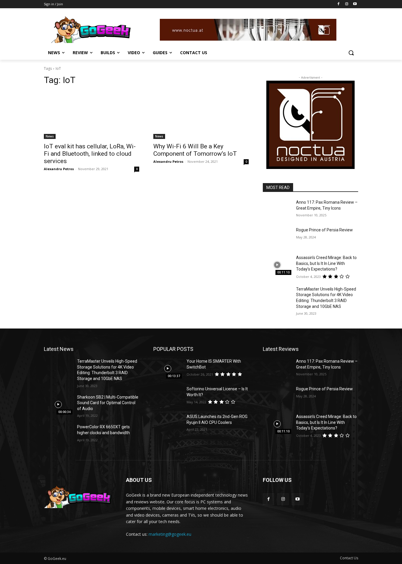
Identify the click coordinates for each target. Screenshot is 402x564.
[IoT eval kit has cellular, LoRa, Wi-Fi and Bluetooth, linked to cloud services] (91, 115)
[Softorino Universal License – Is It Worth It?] (167, 396)
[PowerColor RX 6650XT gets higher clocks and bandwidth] (58, 434)
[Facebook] (338, 4)
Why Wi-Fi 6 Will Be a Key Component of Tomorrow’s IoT (195, 150)
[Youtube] (354, 4)
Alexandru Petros (59, 169)
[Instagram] (346, 4)
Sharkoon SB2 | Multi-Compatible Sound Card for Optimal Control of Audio (107, 403)
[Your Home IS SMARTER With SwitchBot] (167, 369)
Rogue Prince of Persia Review (324, 230)
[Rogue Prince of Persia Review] (277, 237)
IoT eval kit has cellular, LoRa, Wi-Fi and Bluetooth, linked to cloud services (90, 154)
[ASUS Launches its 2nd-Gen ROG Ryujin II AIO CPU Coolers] (167, 424)
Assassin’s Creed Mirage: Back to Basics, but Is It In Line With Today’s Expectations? (326, 263)
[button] (351, 53)
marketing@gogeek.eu (170, 534)
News (50, 136)
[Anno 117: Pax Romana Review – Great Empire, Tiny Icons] (277, 210)
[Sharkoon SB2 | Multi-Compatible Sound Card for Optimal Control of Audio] (58, 404)
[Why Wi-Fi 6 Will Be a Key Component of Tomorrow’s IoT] (201, 115)
